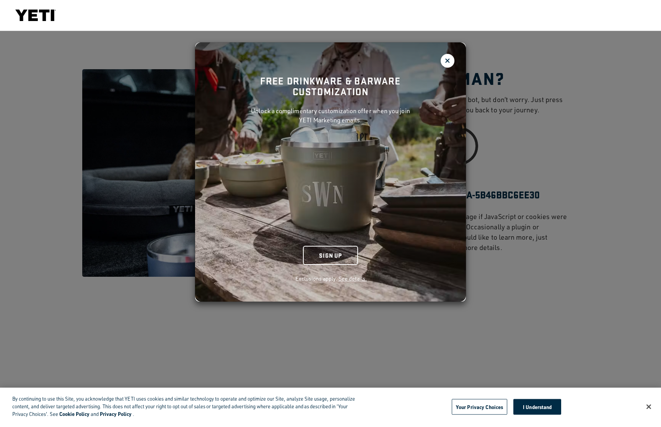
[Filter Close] (447, 61)
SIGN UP (330, 255)
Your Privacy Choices (479, 406)
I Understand (537, 406)
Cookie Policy (74, 414)
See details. (353, 278)
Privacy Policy (116, 414)
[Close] (648, 406)
